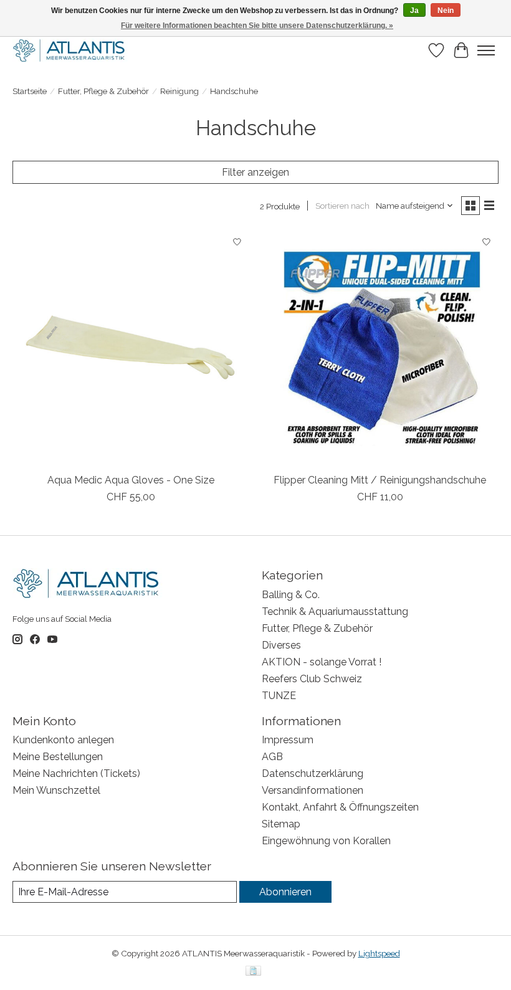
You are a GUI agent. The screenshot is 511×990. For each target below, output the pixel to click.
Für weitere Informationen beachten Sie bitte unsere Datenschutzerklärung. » (257, 25)
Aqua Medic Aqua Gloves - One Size (130, 480)
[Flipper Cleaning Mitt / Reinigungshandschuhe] (380, 348)
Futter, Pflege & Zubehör (103, 91)
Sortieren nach (342, 206)
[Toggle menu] (486, 50)
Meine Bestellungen (57, 757)
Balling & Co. (291, 595)
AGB (272, 757)
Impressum (287, 740)
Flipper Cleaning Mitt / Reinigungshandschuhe (380, 480)
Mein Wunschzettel (56, 790)
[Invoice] (253, 972)
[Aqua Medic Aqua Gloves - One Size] (130, 348)
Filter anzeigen (255, 172)
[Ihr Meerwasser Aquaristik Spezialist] (71, 50)
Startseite (29, 91)
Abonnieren (285, 892)
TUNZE (279, 696)
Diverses (281, 645)
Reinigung (179, 91)
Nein (445, 10)
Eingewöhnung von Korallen (326, 841)
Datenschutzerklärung (312, 773)
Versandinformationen (312, 790)
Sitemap (281, 824)
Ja (414, 10)
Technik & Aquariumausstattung (335, 611)
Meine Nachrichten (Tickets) (76, 773)
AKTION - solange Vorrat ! (321, 662)
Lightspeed (379, 953)
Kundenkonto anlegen (63, 740)
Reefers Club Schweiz (312, 679)
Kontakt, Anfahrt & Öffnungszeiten (340, 807)
